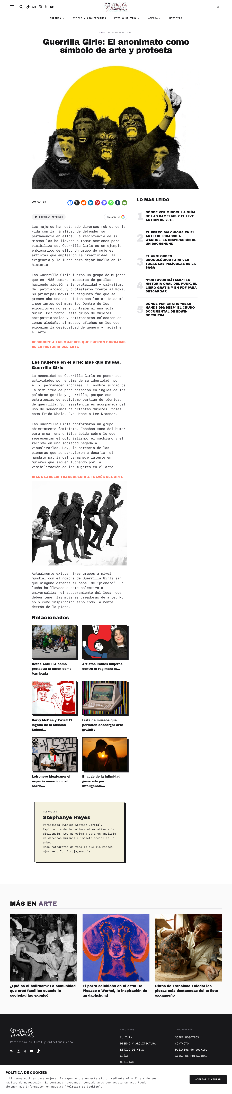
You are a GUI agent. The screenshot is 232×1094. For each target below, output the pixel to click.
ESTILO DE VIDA (125, 18)
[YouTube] (31, 1051)
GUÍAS (124, 1055)
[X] (77, 202)
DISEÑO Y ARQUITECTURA (89, 18)
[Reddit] (83, 202)
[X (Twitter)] (25, 1051)
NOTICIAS (175, 18)
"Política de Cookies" (83, 1086)
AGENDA (153, 18)
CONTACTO (182, 1043)
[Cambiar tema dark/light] (218, 7)
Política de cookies (191, 1049)
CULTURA (55, 18)
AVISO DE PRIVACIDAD (191, 1055)
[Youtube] (51, 7)
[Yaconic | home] (61, 1033)
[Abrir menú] (13, 7)
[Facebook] (34, 7)
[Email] (124, 202)
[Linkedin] (90, 202)
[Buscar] (21, 7)
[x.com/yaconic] (46, 6)
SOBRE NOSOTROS (187, 1037)
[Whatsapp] (111, 202)
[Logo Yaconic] (116, 7)
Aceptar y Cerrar (208, 1079)
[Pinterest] (97, 202)
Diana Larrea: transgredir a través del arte (77, 477)
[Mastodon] (104, 202)
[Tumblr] (117, 202)
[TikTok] (28, 7)
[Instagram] (40, 7)
